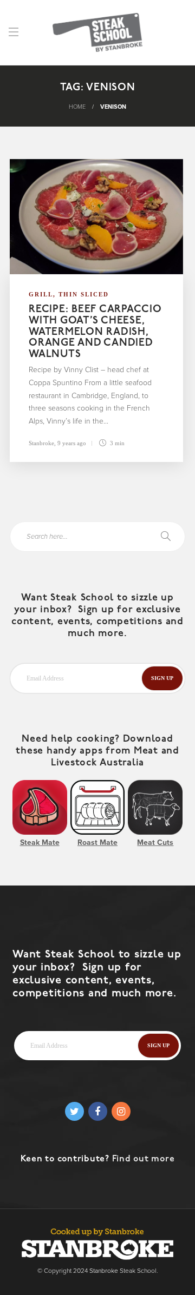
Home (77, 106)
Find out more (143, 1159)
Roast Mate (97, 842)
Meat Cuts (155, 842)
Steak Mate (40, 842)
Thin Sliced (83, 294)
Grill (41, 294)
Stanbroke (41, 443)
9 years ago (71, 443)
